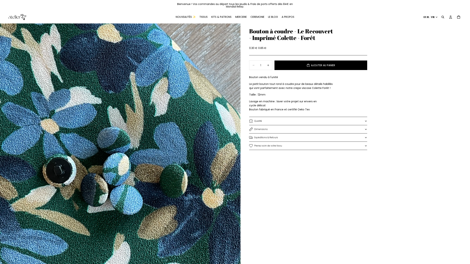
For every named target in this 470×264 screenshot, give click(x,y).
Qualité (258, 120)
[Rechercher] (443, 17)
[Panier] (459, 17)
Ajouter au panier (323, 65)
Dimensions (261, 129)
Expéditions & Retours (266, 137)
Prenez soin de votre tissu (268, 145)
